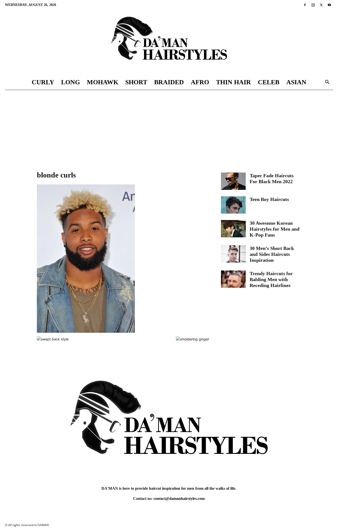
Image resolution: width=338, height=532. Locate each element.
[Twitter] (321, 5)
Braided (169, 82)
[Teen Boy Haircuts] (233, 205)
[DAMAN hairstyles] (169, 42)
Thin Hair (233, 82)
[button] (327, 82)
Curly (43, 82)
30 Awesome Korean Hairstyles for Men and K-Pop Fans (274, 229)
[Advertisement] (169, 127)
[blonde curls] (86, 331)
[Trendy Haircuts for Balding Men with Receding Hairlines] (233, 279)
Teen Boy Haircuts (269, 199)
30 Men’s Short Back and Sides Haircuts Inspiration (272, 254)
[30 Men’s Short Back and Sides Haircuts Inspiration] (233, 254)
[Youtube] (329, 5)
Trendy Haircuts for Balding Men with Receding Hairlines (271, 279)
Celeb (268, 82)
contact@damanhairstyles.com (179, 498)
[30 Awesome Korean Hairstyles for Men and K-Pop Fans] (233, 228)
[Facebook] (305, 5)
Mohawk (102, 82)
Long (70, 82)
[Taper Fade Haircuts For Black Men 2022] (233, 181)
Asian (296, 82)
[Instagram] (313, 5)
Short (136, 82)
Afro (200, 82)
